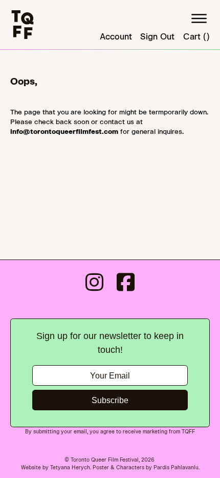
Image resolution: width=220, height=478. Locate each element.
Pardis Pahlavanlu (176, 467)
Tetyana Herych (70, 467)
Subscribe (110, 400)
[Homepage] (22, 24)
